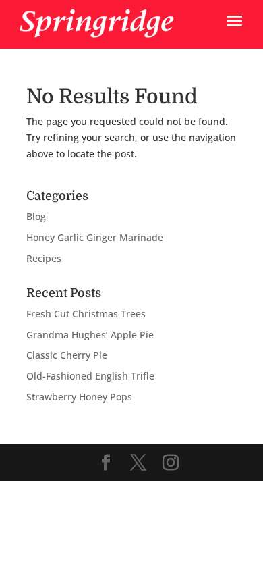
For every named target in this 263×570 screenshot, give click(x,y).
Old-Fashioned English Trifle (90, 375)
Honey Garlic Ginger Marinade (94, 237)
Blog (36, 216)
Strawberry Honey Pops (79, 396)
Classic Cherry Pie (66, 354)
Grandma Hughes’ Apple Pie (90, 334)
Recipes (43, 258)
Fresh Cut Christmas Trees (86, 313)
